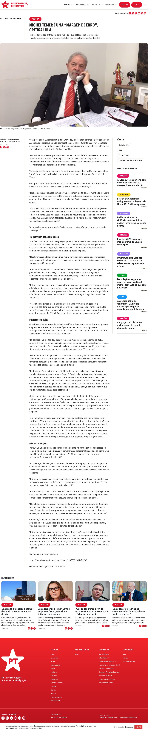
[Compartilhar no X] (32, 628)
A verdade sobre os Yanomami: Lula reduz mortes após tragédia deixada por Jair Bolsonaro (130, 305)
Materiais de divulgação (13, 680)
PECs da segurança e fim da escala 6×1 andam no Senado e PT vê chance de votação (92, 611)
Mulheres (123, 213)
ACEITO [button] (138, 727)
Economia (123, 194)
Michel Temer (124, 155)
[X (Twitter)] (136, 13)
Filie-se (137, 5)
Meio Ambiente (56, 697)
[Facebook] (130, 13)
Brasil (122, 275)
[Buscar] (145, 5)
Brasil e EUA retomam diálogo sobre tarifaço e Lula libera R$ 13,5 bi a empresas (131, 201)
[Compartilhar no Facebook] (1, 147)
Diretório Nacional (105, 676)
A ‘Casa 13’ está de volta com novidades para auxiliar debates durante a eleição (131, 182)
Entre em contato (129, 661)
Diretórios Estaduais (106, 683)
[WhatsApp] (142, 13)
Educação (54, 679)
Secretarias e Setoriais (107, 679)
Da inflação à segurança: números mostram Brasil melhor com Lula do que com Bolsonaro (131, 283)
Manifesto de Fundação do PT (109, 665)
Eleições (123, 176)
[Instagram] (133, 13)
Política (7, 605)
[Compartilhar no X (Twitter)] (4, 147)
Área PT (124, 5)
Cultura (53, 686)
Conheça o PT (104, 650)
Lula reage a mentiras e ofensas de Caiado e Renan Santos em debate (17, 611)
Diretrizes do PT (82, 650)
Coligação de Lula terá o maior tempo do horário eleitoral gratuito (129, 325)
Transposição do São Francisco (130, 160)
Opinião (53, 690)
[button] (68, 5)
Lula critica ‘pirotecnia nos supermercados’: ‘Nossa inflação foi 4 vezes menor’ (128, 611)
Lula (120, 150)
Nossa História (104, 654)
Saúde (122, 297)
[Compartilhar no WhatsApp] (7, 147)
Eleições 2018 (124, 145)
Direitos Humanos (57, 683)
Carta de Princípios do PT (108, 661)
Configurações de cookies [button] (123, 727)
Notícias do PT (56, 701)
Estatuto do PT (104, 658)
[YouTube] (139, 13)
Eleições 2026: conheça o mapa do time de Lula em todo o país (129, 242)
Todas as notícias (10, 18)
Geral (77, 654)
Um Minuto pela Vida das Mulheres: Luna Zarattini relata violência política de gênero (130, 261)
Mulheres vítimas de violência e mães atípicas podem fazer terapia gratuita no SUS (131, 221)
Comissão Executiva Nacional (109, 672)
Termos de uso (56, 714)
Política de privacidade (59, 718)
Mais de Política (7, 578)
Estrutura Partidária (106, 668)
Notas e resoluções (11, 677)
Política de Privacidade (76, 726)
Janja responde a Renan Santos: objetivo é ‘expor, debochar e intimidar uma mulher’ (54, 611)
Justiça (53, 693)
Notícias (54, 650)
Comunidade (128, 650)
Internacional (55, 665)
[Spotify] (145, 13)
